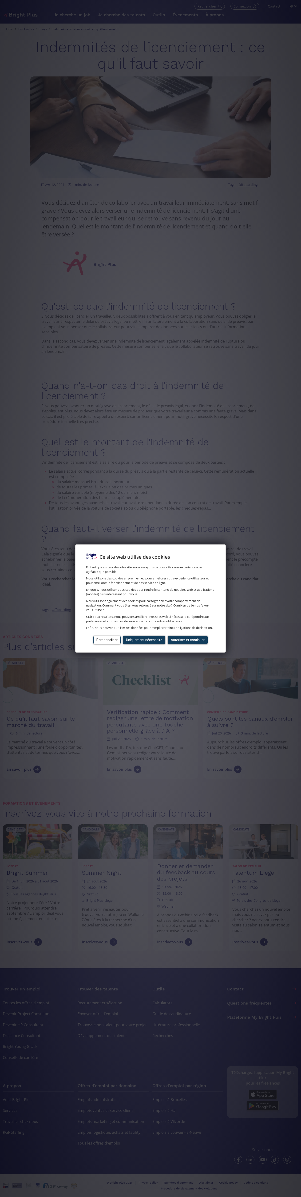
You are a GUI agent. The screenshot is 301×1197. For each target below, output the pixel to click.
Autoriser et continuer (188, 640)
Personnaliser (107, 640)
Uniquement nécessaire (144, 640)
